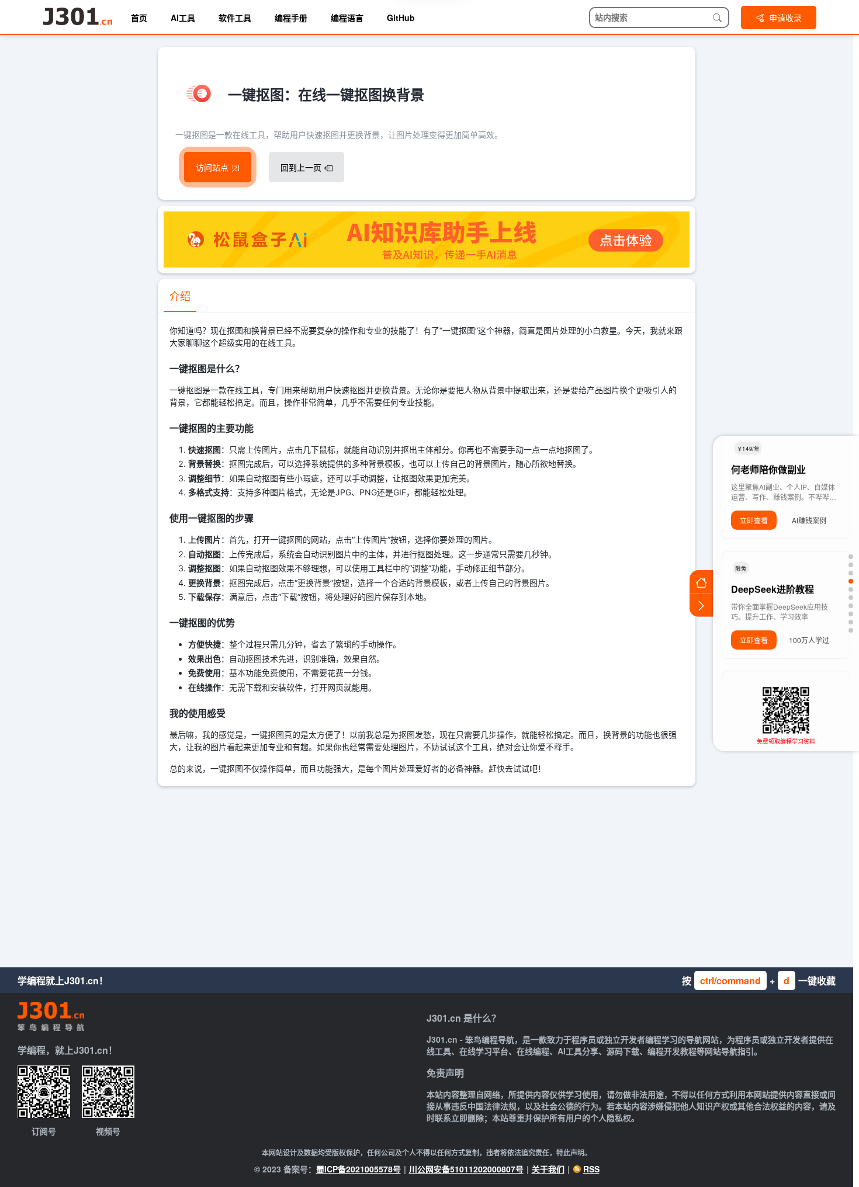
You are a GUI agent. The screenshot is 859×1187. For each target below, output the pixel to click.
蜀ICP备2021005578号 (358, 1169)
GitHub (401, 17)
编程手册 (291, 17)
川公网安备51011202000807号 (466, 1169)
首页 (139, 17)
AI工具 (183, 17)
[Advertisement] (426, 874)
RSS (591, 1169)
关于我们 (548, 1169)
